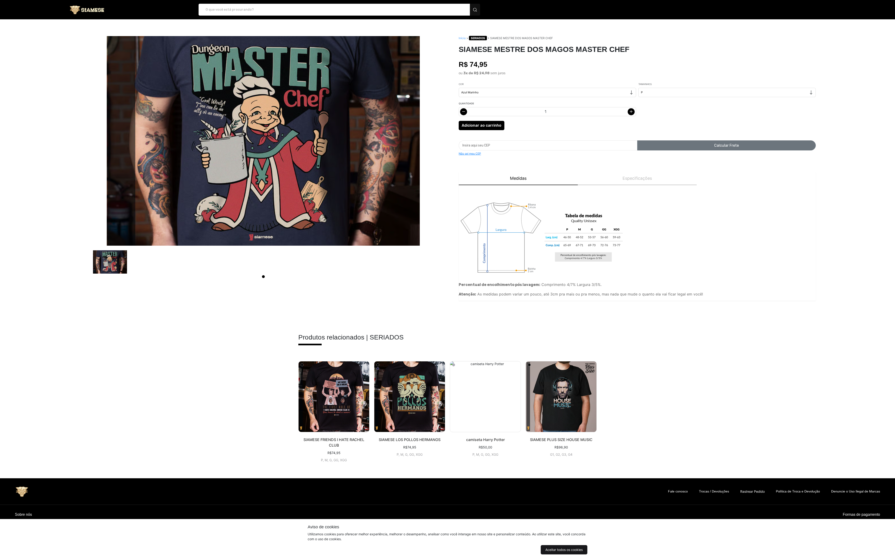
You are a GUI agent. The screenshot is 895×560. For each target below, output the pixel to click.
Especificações (637, 178)
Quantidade (466, 103)
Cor (461, 84)
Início (462, 38)
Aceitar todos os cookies (564, 550)
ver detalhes (333, 396)
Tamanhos (645, 84)
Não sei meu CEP (470, 153)
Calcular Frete (726, 145)
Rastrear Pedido (752, 491)
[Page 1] (263, 276)
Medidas (518, 178)
